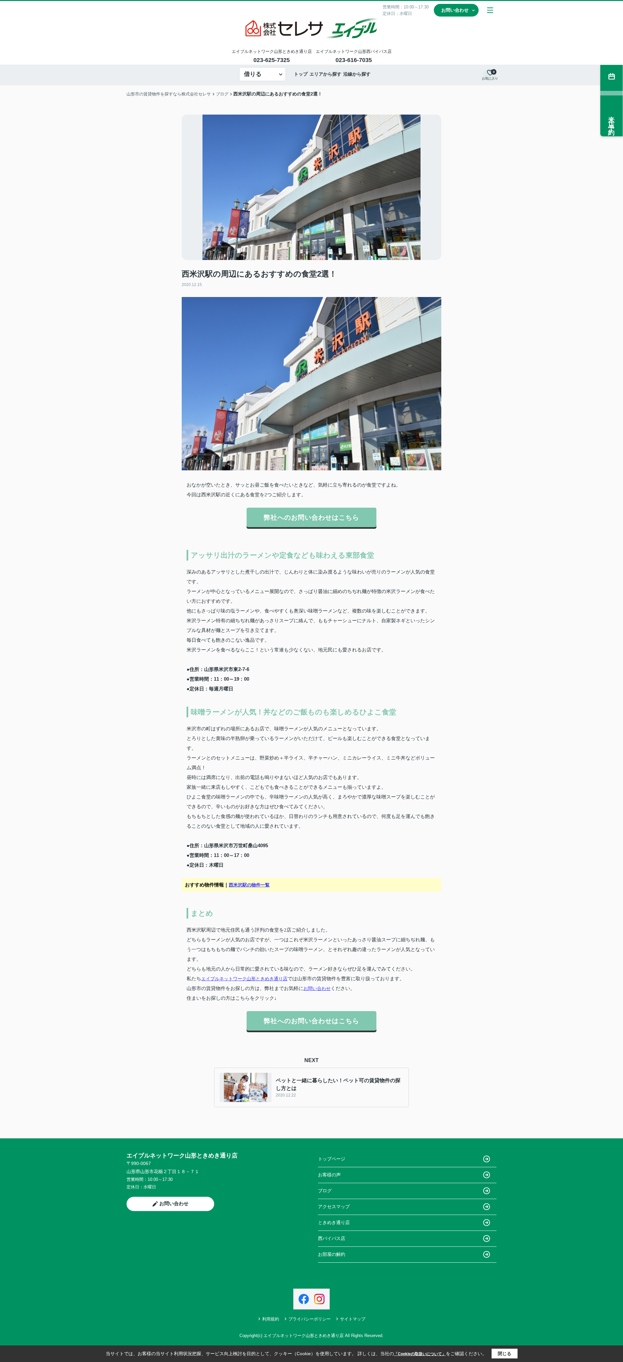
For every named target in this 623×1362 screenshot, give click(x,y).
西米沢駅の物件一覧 (249, 884)
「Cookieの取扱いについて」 (420, 1354)
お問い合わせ (455, 10)
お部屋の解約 (331, 1254)
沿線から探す (357, 74)
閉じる (504, 1353)
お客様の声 (329, 1174)
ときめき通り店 (334, 1222)
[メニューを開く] (490, 10)
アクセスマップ (334, 1206)
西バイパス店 (331, 1238)
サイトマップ (352, 1319)
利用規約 (270, 1319)
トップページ (331, 1158)
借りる (253, 74)
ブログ (325, 1190)
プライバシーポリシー (309, 1319)
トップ (301, 74)
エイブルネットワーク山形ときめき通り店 (244, 978)
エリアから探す (325, 74)
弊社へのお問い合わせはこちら (311, 517)
